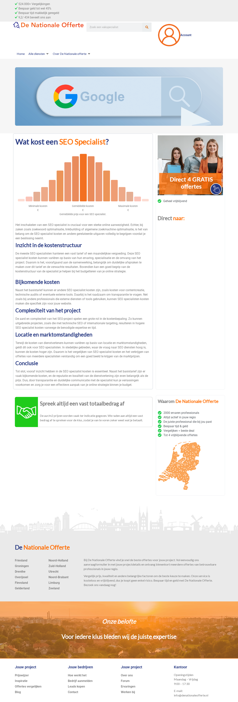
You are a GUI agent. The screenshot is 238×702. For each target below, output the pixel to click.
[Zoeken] (147, 27)
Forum (125, 681)
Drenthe (20, 571)
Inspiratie (21, 681)
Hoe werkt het (77, 675)
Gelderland (22, 588)
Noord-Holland (58, 560)
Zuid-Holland (57, 566)
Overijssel (21, 577)
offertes (20, 356)
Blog (18, 692)
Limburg (54, 583)
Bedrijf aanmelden (80, 681)
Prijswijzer (22, 675)
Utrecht (53, 571)
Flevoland (21, 583)
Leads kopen (76, 686)
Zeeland (54, 588)
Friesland (21, 560)
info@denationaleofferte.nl (191, 695)
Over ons (127, 675)
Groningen (22, 566)
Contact (73, 692)
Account (185, 35)
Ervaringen (128, 686)
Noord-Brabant (58, 577)
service (203, 576)
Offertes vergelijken (28, 686)
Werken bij (128, 692)
